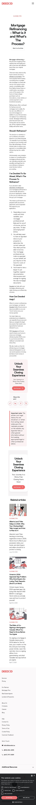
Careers (4, 709)
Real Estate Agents (7, 693)
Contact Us (5, 722)
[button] (32, 3)
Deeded (11, 286)
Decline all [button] (26, 797)
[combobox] (32, 776)
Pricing (4, 681)
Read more (7, 784)
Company (5, 706)
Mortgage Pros (6, 690)
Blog (3, 712)
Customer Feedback (7, 735)
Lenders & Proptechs (8, 697)
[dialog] (18, 789)
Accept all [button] (9, 797)
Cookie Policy (6, 731)
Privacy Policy (6, 725)
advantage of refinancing (16, 187)
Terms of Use (5, 728)
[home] (7, 3)
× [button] (34, 775)
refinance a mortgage (15, 76)
